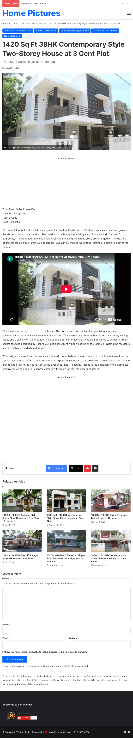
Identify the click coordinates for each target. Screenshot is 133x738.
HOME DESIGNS (12, 35)
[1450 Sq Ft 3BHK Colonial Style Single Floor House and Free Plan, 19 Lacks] (22, 500)
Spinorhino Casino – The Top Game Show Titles (45, 3)
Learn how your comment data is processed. (65, 666)
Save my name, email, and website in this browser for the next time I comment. (46, 652)
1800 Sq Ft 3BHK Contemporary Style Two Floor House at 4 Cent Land (108, 558)
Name (6, 624)
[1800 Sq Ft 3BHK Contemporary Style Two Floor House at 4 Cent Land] (111, 541)
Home (7, 23)
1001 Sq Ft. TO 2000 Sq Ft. (33, 23)
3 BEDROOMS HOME (46, 30)
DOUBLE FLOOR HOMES (105, 30)
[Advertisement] (66, 183)
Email (6, 638)
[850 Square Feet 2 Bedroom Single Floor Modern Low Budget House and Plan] (66, 541)
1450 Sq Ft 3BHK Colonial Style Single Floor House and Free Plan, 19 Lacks (20, 518)
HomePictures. (55, 732)
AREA (15, 23)
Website (73, 638)
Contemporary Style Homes (75, 30)
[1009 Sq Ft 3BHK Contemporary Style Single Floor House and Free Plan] (66, 500)
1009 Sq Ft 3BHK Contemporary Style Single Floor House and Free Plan (65, 518)
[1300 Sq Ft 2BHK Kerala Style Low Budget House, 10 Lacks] (111, 500)
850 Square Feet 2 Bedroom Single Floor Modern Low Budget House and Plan (66, 558)
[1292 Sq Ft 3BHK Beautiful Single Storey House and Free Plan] (22, 541)
